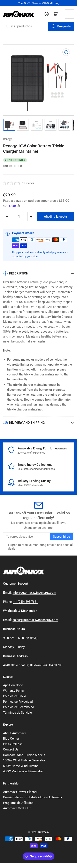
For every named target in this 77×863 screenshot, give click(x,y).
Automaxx (43, 832)
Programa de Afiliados (18, 803)
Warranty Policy (13, 691)
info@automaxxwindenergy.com (34, 592)
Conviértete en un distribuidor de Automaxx (32, 797)
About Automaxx (14, 733)
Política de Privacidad (18, 702)
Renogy (7, 139)
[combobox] (38, 26)
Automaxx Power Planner (20, 792)
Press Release (13, 744)
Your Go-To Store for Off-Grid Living (38, 3)
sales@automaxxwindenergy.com (35, 620)
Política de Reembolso (18, 707)
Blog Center (11, 738)
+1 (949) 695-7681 (25, 602)
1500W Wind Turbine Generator (24, 760)
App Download (13, 685)
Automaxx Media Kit (17, 808)
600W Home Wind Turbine (20, 766)
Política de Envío (14, 696)
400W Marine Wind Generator (23, 771)
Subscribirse (61, 536)
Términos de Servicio (17, 712)
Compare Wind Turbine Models (24, 755)
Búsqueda (64, 26)
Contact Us (10, 749)
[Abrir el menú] (69, 14)
